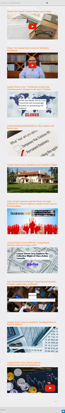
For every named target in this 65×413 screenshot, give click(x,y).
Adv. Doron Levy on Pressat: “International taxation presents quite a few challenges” (31, 282)
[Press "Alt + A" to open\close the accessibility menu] (63, 411)
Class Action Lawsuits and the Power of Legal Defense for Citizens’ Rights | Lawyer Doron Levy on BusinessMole (32, 203)
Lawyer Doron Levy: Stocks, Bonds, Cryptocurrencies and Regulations (24, 363)
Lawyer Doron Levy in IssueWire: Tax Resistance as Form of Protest (31, 323)
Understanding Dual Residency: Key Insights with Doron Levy (30, 127)
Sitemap (3, 409)
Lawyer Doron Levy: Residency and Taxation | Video (32, 165)
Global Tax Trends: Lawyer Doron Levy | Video (29, 11)
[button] (47, 3)
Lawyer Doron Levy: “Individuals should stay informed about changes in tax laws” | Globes (29, 88)
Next (56, 401)
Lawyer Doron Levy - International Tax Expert (11, 2)
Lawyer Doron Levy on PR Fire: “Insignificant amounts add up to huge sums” (28, 243)
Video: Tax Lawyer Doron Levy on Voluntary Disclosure (28, 49)
